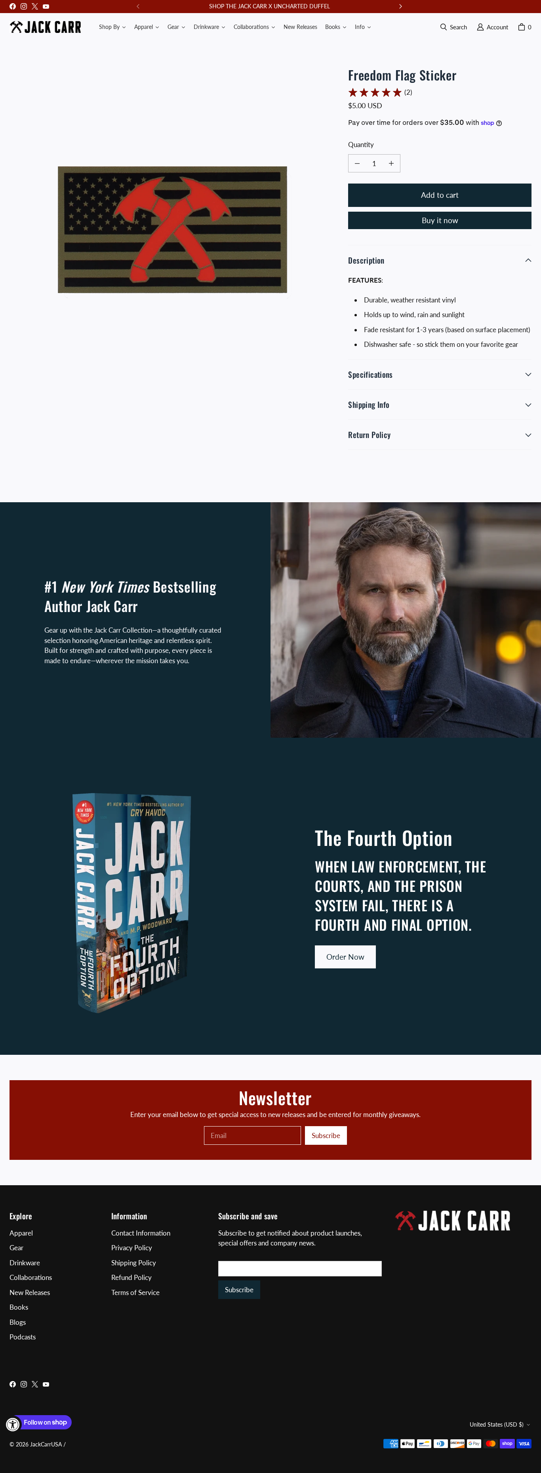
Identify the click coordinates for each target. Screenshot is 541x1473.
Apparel (21, 1233)
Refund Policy (131, 1277)
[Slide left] (138, 6)
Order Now (345, 956)
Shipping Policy (133, 1263)
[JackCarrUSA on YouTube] (45, 6)
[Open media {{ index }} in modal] (172, 229)
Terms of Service (135, 1292)
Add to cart (440, 194)
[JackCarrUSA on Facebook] (12, 6)
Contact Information (140, 1233)
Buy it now (440, 220)
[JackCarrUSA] (45, 27)
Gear (16, 1247)
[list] (172, 229)
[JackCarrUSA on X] (34, 6)
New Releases (30, 1292)
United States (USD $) (497, 1424)
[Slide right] (400, 6)
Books (19, 1307)
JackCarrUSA (46, 1444)
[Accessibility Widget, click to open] (13, 1424)
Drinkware (25, 1263)
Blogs (18, 1322)
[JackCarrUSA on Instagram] (23, 6)
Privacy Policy (131, 1247)
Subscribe (326, 1135)
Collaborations (31, 1277)
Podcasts (23, 1337)
